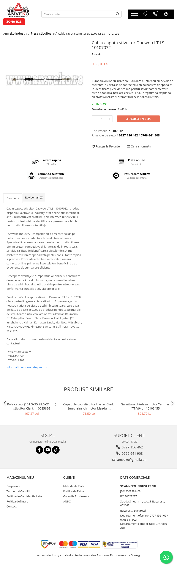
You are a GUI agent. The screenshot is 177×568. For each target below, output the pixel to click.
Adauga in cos (138, 119)
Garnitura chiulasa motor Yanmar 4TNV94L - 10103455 (145, 406)
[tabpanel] (44, 80)
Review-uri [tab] (34, 197)
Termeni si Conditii (18, 491)
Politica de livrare (17, 501)
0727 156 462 (132, 447)
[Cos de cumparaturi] (166, 14)
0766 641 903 (132, 453)
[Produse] (135, 15)
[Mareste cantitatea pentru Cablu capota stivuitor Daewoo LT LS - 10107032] (109, 118)
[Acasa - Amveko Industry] (19, 10)
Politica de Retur (73, 491)
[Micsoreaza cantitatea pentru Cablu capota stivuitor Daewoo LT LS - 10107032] (95, 118)
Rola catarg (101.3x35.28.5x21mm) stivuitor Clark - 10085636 (31, 406)
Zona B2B (14, 21)
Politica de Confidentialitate (24, 496)
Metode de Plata (73, 486)
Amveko (97, 54)
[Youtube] (47, 450)
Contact (11, 506)
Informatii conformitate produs (26, 367)
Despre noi (13, 486)
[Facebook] (39, 450)
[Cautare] (118, 14)
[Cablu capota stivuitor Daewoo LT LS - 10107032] (44, 80)
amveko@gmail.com (131, 459)
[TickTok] (56, 450)
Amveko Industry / (16, 33)
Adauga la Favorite (107, 146)
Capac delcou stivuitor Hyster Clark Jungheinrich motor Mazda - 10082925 (88, 406)
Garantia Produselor (76, 496)
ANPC (67, 501)
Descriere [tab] (12, 198)
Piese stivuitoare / (44, 33)
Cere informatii (140, 146)
